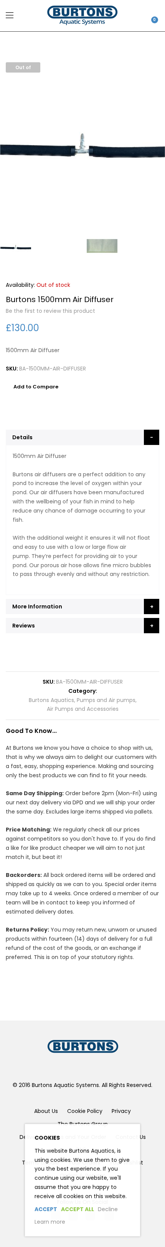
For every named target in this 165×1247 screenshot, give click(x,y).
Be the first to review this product (50, 311)
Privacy (121, 1111)
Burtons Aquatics (51, 700)
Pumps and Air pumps (106, 700)
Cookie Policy (84, 1111)
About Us (46, 1111)
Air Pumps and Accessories (83, 709)
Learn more (50, 1222)
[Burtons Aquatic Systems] (82, 15)
